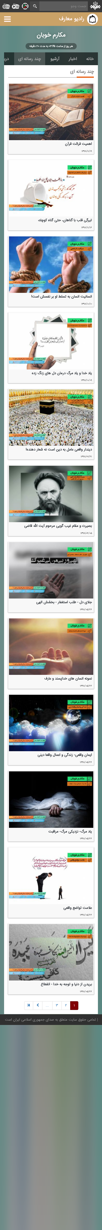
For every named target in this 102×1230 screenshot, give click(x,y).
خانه (90, 58)
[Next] (37, 1005)
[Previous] (28, 1005)
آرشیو (55, 58)
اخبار (73, 58)
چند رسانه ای (29, 58)
